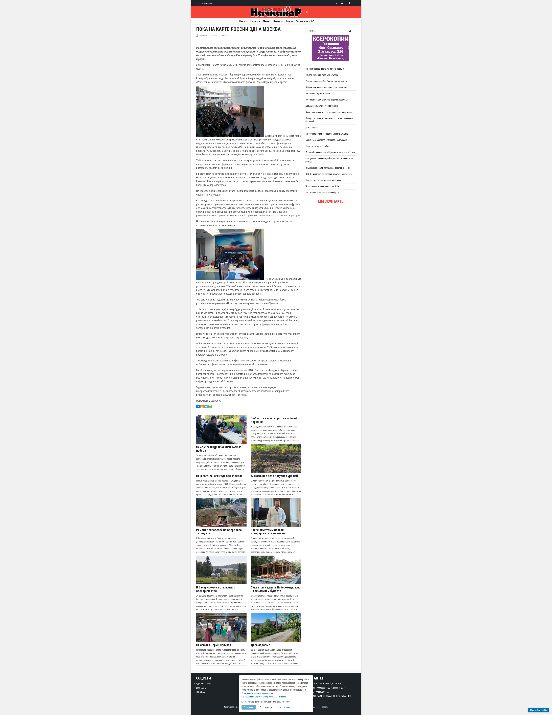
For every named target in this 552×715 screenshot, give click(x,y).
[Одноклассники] (202, 406)
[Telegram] (206, 406)
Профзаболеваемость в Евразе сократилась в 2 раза (330, 152)
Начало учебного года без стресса (219, 476)
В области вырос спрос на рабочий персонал (274, 420)
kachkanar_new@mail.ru (324, 696)
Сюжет (289, 21)
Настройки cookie (538, 710)
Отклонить (265, 707)
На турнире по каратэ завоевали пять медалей (327, 133)
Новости (243, 21)
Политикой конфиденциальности (256, 693)
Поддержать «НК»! (305, 21)
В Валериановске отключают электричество (215, 589)
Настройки (284, 707)
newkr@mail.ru (343, 696)
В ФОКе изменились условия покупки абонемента (328, 174)
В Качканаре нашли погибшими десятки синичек (327, 167)
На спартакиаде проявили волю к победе (218, 448)
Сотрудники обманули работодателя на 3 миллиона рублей (329, 160)
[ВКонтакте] (198, 406)
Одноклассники (203, 684)
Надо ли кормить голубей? (317, 146)
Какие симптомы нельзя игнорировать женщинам (268, 531)
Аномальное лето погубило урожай (274, 476)
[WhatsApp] (210, 406)
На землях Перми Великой (213, 645)
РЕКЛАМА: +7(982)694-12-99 (317, 692)
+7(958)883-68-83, (323, 688)
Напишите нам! (207, 3)
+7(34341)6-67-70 (338, 688)
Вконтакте (201, 688)
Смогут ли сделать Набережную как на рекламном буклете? (275, 589)
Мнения (267, 21)
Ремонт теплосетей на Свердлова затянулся (219, 531)
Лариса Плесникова (208, 36)
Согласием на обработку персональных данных (263, 696)
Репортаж (255, 21)
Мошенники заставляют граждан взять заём (326, 140)
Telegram (200, 692)
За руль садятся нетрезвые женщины (323, 180)
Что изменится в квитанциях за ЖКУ (322, 186)
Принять (248, 707)
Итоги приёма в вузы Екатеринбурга (322, 192)
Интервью (278, 21)
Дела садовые (260, 645)
